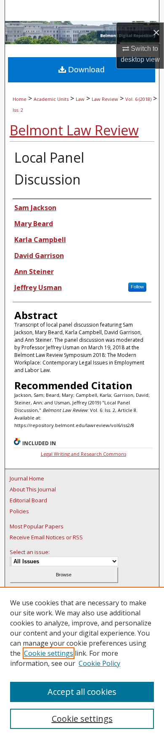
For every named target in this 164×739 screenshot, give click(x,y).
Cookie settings (48, 653)
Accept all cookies (82, 691)
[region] (82, 663)
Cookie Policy (99, 663)
